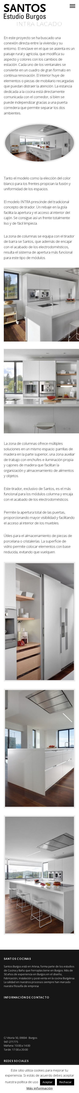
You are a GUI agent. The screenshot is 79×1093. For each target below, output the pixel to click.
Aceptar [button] (47, 1082)
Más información (40, 1088)
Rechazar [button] (65, 1082)
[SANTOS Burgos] (25, 12)
